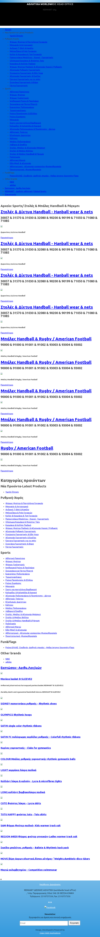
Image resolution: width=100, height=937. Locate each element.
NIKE (12, 182)
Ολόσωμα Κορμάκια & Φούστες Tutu (27, 60)
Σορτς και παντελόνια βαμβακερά (25, 123)
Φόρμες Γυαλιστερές (19, 98)
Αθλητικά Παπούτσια (19, 92)
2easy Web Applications (50, 933)
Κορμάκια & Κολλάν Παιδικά (22, 63)
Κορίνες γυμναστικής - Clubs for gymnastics (26, 747)
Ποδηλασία (15, 157)
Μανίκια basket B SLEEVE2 (16, 679)
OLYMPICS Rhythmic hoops (16, 714)
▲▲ (50, 902)
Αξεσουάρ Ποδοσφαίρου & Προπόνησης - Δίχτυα (32, 129)
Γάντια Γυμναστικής (19, 85)
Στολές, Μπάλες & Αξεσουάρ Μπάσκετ (27, 148)
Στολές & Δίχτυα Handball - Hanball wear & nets (47, 211)
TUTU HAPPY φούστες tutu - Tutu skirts (23, 814)
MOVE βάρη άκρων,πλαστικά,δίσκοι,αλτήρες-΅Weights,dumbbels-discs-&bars (45, 858)
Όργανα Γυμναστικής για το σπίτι (25, 79)
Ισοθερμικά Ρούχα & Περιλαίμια (24, 101)
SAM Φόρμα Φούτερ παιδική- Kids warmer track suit (31, 825)
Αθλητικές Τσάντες (19, 132)
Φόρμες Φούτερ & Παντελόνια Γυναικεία (28, 42)
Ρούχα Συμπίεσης (17, 116)
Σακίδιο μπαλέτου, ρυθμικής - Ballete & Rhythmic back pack (35, 847)
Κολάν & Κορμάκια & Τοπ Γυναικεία (26, 54)
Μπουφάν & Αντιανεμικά (21, 45)
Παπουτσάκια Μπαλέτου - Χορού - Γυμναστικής (31, 57)
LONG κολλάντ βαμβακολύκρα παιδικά (23, 792)
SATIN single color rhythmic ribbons (21, 725)
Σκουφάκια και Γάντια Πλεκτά (23, 104)
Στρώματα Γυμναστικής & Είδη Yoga (26, 73)
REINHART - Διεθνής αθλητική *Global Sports (25, 191)
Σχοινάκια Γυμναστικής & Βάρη (24, 82)
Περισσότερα (7, 237)
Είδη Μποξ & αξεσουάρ (20, 163)
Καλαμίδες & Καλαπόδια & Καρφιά (25, 126)
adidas (13, 185)
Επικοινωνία (10, 194)
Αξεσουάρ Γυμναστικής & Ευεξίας (25, 76)
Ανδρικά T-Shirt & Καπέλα (21, 48)
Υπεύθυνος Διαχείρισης (50, 884)
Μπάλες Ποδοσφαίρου (20, 141)
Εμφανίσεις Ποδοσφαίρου (22, 107)
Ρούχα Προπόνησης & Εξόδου (23, 113)
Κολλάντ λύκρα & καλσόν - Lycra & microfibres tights (31, 781)
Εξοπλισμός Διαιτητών (20, 135)
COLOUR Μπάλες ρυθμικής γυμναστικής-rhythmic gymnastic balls (38, 759)
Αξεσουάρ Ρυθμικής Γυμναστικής (25, 70)
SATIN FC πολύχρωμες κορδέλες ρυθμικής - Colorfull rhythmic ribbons (40, 736)
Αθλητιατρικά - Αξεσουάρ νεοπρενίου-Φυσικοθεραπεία (35, 166)
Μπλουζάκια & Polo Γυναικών (23, 51)
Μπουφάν (14, 120)
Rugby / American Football (27, 448)
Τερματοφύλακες (18, 110)
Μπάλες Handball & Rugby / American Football (46, 338)
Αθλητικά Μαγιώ (17, 160)
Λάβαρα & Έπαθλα (18, 144)
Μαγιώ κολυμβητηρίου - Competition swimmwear (29, 869)
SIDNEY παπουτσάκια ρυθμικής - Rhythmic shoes (29, 703)
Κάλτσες (14, 138)
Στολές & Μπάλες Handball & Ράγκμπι (27, 154)
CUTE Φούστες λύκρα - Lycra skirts (21, 803)
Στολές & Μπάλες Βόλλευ (21, 151)
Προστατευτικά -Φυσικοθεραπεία (25, 169)
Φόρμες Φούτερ (17, 95)
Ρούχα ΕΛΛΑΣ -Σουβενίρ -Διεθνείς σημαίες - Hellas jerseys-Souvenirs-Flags (44, 176)
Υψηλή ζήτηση (16, 36)
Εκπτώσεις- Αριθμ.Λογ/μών (17, 188)
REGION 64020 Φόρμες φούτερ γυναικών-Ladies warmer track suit (39, 836)
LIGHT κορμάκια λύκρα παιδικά (18, 770)
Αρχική (8, 29)
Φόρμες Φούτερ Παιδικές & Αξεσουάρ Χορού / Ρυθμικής (36, 67)
